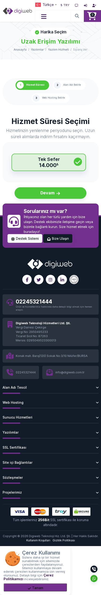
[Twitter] (38, 279)
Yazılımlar (37, 49)
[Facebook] (27, 279)
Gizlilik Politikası (64, 540)
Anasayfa (20, 49)
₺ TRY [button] (65, 5)
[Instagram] (50, 279)
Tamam (37, 588)
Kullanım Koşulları (38, 540)
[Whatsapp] (93, 578)
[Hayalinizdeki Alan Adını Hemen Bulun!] (77, 16)
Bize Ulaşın (60, 238)
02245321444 (34, 301)
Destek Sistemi (27, 238)
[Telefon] (93, 569)
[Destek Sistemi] (76, 5)
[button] (44, 16)
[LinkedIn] (62, 279)
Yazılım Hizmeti (58, 49)
